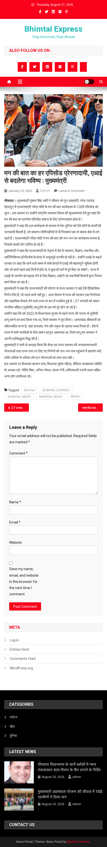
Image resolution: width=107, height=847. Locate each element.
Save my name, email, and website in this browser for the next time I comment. (24, 581)
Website (15, 542)
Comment (18, 453)
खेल (12, 726)
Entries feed (19, 649)
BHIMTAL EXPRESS (56, 390)
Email (14, 522)
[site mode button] (89, 81)
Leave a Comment (71, 191)
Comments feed (23, 659)
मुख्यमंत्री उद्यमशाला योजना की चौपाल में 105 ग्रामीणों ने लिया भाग (70, 794)
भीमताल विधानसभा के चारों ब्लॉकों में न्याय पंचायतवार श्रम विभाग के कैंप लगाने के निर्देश (69, 767)
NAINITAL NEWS (50, 396)
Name (15, 502)
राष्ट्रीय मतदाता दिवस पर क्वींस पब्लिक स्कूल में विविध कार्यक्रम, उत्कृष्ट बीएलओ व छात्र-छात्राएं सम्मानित (92, 408)
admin (45, 191)
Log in (14, 640)
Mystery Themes (78, 842)
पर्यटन (13, 717)
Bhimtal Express (53, 29)
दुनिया (13, 736)
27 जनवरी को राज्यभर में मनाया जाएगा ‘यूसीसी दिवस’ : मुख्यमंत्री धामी (20, 408)
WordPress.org (21, 668)
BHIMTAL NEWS (19, 396)
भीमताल (75, 396)
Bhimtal (29, 390)
